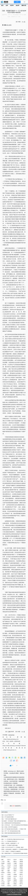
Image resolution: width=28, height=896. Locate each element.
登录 (13, 806)
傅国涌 (21, 861)
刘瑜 (2, 880)
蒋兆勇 (9, 878)
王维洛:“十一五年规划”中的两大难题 (9, 845)
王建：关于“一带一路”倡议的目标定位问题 (10, 831)
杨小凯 (15, 882)
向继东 (9, 867)
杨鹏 (9, 870)
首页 (2, 5)
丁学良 (2, 861)
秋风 (2, 876)
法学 (7, 5)
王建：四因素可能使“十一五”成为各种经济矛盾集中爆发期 (14, 853)
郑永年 (15, 859)
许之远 (2, 882)
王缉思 (21, 870)
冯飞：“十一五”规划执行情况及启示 (9, 841)
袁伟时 (9, 874)
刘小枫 (9, 876)
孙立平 (15, 885)
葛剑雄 (9, 880)
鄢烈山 (15, 861)
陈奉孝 (2, 872)
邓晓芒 (15, 870)
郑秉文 (15, 883)
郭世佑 (9, 872)
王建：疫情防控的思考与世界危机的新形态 (11, 823)
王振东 (21, 872)
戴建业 (21, 867)
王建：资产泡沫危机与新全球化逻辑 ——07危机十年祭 (13, 829)
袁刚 (9, 882)
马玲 (15, 872)
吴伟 (15, 878)
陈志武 (21, 863)
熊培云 (21, 874)
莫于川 (21, 883)
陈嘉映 (2, 863)
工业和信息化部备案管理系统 (14, 894)
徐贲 (2, 865)
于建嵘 (15, 863)
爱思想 (5, 2)
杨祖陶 (21, 865)
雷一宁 (21, 876)
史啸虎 (15, 874)
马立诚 (15, 865)
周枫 (2, 878)
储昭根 (15, 880)
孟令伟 (15, 876)
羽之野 (2, 885)
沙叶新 (21, 878)
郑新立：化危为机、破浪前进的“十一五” (10, 843)
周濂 (2, 870)
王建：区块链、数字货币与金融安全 (9, 827)
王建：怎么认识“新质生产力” (7, 815)
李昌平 (2, 869)
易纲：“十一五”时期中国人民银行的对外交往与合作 (12, 839)
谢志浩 (9, 885)
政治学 (17, 5)
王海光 (21, 869)
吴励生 (21, 882)
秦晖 (2, 859)
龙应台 (21, 859)
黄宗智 (9, 863)
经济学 (12, 5)
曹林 (9, 861)
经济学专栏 (17, 741)
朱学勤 (2, 883)
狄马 (2, 874)
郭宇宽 (9, 865)
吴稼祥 (21, 880)
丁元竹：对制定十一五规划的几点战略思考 (11, 851)
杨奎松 (15, 869)
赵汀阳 (15, 867)
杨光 (21, 885)
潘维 (9, 883)
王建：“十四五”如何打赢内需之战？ (9, 819)
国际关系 (24, 5)
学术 (7, 741)
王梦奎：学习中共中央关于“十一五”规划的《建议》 (12, 847)
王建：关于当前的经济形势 (7, 817)
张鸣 (9, 869)
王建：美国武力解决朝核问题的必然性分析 (11, 833)
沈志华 (2, 867)
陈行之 (9, 859)
